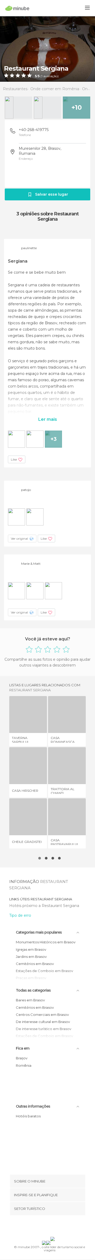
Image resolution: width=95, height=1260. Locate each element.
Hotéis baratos (28, 1116)
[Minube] (17, 8)
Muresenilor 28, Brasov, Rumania (40, 151)
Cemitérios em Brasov (35, 964)
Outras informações (33, 1106)
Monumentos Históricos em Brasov (45, 942)
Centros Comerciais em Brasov (42, 1014)
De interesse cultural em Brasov (43, 1022)
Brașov (21, 1058)
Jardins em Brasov (31, 956)
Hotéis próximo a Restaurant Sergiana (44, 905)
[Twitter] (46, 1227)
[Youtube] (60, 1227)
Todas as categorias (33, 990)
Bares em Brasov (30, 1000)
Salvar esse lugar (51, 194)
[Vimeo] (53, 1227)
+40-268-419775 (34, 129)
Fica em (22, 1048)
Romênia (23, 1065)
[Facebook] (39, 1227)
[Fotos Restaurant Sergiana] (47, 49)
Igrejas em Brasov (31, 949)
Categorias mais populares (39, 932)
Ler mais (47, 419)
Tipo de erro (20, 915)
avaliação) (50, 76)
